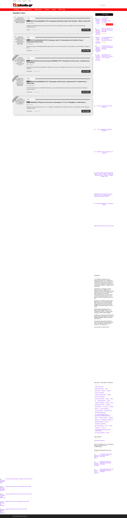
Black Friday (97, 390)
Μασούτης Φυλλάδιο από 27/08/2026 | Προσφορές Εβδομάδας (107, 30)
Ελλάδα (111, 406)
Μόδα (96, 417)
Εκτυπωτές (105, 406)
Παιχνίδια (111, 417)
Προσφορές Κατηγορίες (26, 9)
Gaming (109, 394)
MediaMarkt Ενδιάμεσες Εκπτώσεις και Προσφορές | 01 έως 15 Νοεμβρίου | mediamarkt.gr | (58, 102)
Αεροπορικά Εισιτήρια (100, 404)
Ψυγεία (107, 432)
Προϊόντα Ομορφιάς (99, 425)
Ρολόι (106, 425)
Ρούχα (110, 425)
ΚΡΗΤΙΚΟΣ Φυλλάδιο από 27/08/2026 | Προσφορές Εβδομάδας (107, 47)
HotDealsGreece (29, 50)
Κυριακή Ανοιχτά (108, 410)
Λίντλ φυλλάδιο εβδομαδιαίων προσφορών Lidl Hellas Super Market (102, 415)
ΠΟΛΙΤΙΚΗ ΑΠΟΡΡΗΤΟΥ (99, 440)
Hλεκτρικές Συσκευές (99, 398)
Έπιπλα (107, 402)
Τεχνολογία (97, 427)
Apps (106, 388)
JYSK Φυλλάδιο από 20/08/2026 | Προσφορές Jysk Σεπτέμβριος (107, 56)
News (112, 398)
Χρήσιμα (54, 9)
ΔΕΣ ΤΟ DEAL (86, 30)
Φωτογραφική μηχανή (100, 432)
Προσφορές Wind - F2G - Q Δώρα (102, 421)
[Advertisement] (104, 84)
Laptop (107, 398)
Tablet (108, 400)
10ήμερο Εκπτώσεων (99, 386)
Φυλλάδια (47, 9)
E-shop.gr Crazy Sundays (100, 394)
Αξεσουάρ (108, 404)
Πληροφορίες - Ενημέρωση (107, 419)
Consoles (109, 390)
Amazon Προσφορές (99, 388)
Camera (103, 390)
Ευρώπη (96, 408)
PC (95, 400)
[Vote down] (31, 18)
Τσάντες (103, 427)
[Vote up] (33, 18)
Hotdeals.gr (16, 9)
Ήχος (112, 402)
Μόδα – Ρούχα (62, 9)
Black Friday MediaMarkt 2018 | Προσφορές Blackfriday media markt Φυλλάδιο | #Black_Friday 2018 (60, 21)
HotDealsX (28, 29)
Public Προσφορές (102, 400)
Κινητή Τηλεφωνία (99, 410)
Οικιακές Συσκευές (103, 417)
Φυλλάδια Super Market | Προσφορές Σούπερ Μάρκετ (103, 430)
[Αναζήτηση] (113, 5)
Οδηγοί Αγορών (38, 9)
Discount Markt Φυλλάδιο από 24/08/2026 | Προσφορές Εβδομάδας (107, 39)
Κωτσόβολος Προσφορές (100, 412)
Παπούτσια (97, 419)
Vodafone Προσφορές (99, 402)
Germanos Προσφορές (100, 396)
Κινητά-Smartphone (104, 408)
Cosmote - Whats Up (99, 392)
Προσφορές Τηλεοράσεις (100, 423)
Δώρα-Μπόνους (98, 406)
